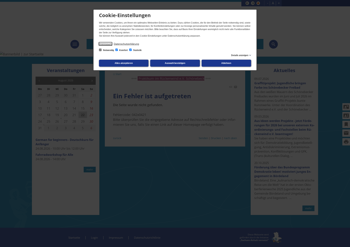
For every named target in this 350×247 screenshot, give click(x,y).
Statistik (137, 50)
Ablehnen (226, 63)
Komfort (123, 50)
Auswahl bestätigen (175, 63)
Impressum (105, 43)
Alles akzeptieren (124, 63)
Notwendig (108, 50)
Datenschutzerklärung (126, 43)
